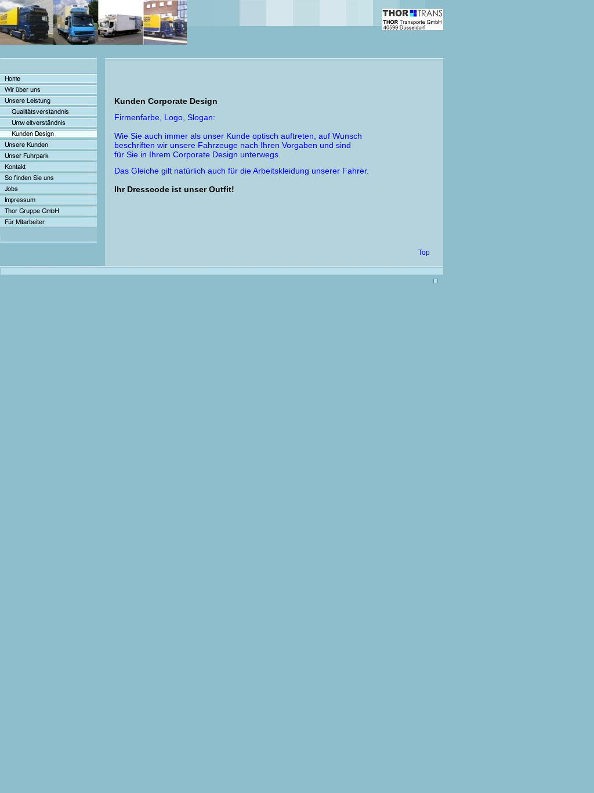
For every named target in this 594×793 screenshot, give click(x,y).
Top (424, 252)
